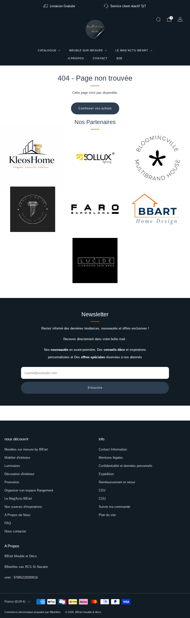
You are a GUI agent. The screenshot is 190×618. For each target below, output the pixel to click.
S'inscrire (95, 388)
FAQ (7, 523)
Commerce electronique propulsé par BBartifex (32, 612)
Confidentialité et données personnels (125, 466)
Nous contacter (15, 531)
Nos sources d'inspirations (23, 507)
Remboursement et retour (117, 482)
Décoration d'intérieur (19, 474)
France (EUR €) (14, 601)
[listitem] (59, 6)
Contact (100, 58)
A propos (76, 58)
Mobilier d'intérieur (17, 457)
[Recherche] (158, 19)
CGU (102, 498)
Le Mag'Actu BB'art (132, 50)
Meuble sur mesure (86, 50)
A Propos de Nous (17, 515)
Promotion (11, 482)
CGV (102, 490)
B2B (119, 58)
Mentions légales (111, 457)
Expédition (106, 474)
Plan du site (107, 515)
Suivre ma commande (114, 507)
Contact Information (113, 449)
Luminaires (12, 466)
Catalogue (47, 50)
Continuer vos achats (95, 108)
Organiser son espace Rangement (28, 490)
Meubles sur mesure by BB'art (26, 449)
